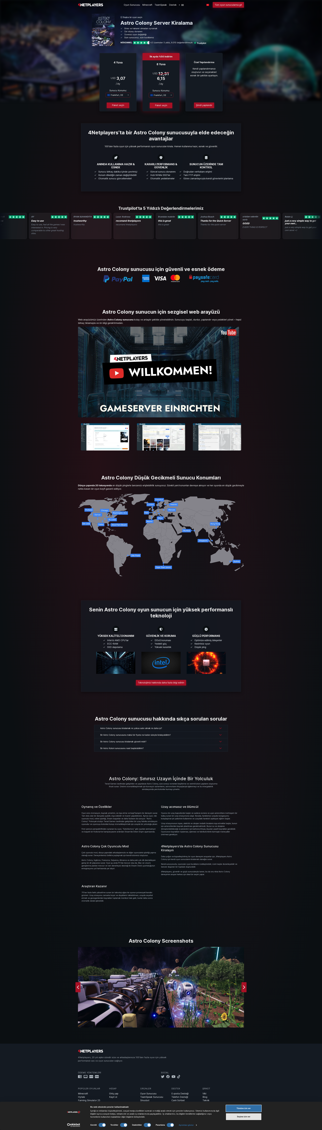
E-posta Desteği (180, 1093)
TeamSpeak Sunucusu (151, 1097)
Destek (173, 5)
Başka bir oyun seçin (132, 17)
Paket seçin (118, 105)
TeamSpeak (161, 5)
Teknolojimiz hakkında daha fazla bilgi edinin (161, 682)
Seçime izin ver (243, 1117)
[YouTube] (174, 1076)
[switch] (123, 1125)
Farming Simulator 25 (89, 1100)
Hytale (81, 1097)
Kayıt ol (113, 1097)
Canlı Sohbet (178, 1100)
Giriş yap (113, 1093)
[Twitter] (163, 1076)
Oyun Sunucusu (148, 1093)
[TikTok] (179, 1076)
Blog (205, 1097)
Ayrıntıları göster (186, 1125)
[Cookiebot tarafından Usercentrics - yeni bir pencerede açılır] (74, 1125)
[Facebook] (169, 1076)
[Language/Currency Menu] (208, 5)
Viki (204, 1093)
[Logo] (90, 4)
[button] (181, 5)
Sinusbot (144, 1100)
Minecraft (147, 5)
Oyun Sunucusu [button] (132, 5)
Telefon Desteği (179, 1097)
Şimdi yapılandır (204, 105)
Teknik (206, 1100)
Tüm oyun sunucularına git (228, 5)
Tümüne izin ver (244, 1108)
